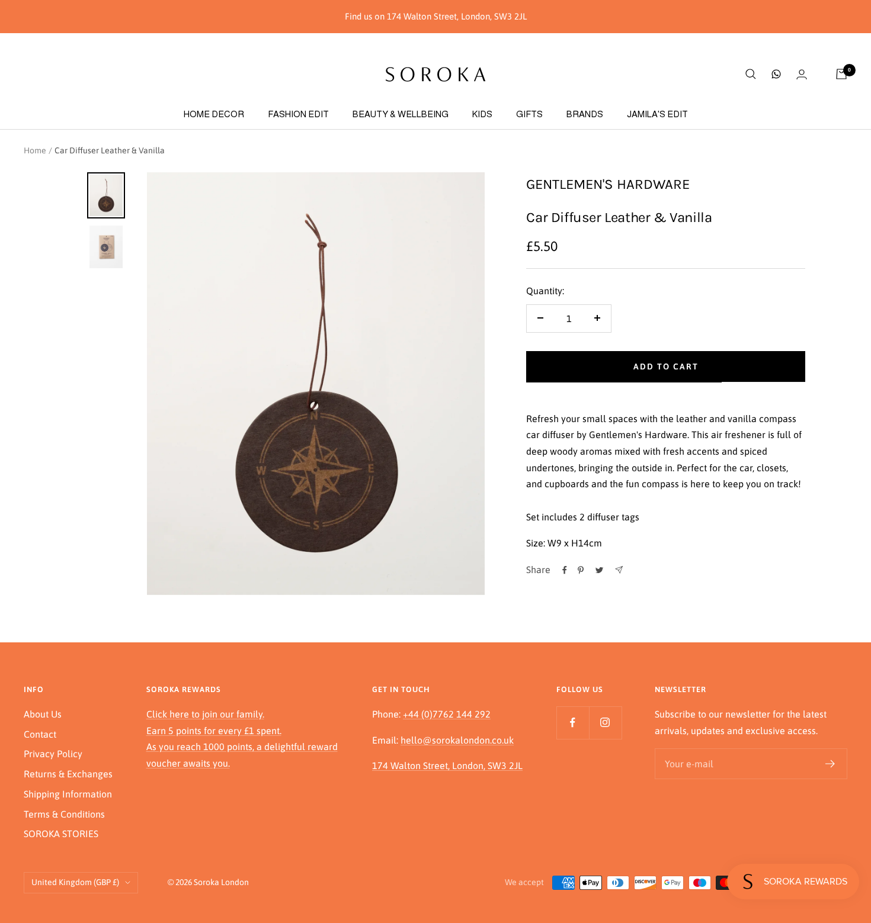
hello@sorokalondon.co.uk (457, 740)
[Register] (830, 764)
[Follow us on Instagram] (605, 722)
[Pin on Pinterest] (581, 570)
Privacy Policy (53, 753)
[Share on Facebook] (564, 570)
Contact (40, 734)
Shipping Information (68, 794)
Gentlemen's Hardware (608, 184)
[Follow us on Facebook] (572, 722)
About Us (43, 714)
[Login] (801, 74)
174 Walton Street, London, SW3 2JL (447, 765)
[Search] (750, 74)
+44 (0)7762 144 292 (447, 714)
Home (35, 150)
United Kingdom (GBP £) (75, 882)
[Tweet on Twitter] (599, 570)
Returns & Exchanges (68, 773)
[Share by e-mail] (619, 570)
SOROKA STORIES (61, 833)
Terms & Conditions (64, 814)
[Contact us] (776, 74)
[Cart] (841, 74)
